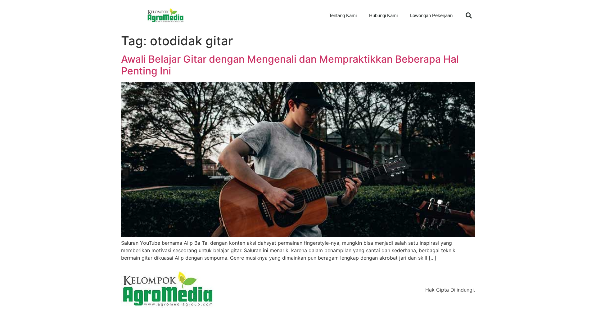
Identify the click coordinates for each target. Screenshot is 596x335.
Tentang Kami (343, 15)
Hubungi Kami (383, 15)
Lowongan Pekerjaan (431, 15)
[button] (469, 15)
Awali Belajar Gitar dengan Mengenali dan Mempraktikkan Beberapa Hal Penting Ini (290, 65)
